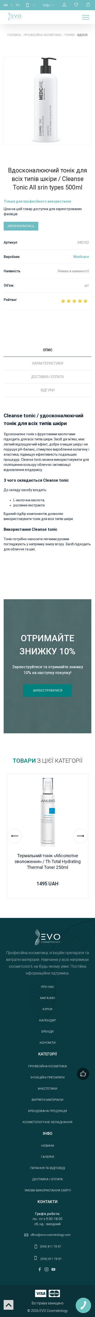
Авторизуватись (21, 226)
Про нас (47, 987)
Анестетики (47, 1088)
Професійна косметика (42, 35)
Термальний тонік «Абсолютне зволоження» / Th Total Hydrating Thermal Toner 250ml (48, 861)
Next (80, 836)
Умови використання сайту (47, 1190)
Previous (14, 836)
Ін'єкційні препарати (48, 1077)
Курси (47, 1009)
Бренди (47, 1031)
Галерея (47, 1157)
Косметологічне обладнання (47, 1122)
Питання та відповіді (47, 1168)
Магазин (47, 998)
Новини (47, 1145)
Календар (47, 1020)
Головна (14, 35)
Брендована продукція (47, 1111)
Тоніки (69, 35)
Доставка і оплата (47, 1179)
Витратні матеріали (47, 1100)
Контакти (48, 1042)
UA (6, 5)
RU (18, 5)
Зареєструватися (47, 690)
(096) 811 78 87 (51, 1259)
